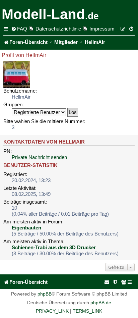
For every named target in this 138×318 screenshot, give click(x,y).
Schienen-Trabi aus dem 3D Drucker (54, 247)
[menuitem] (19, 29)
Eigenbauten (26, 227)
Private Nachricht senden (39, 157)
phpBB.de (100, 302)
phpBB (45, 294)
